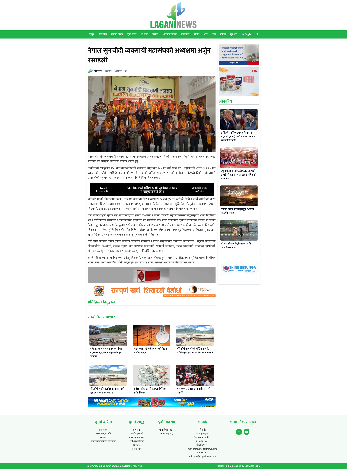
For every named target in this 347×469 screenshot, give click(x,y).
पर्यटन (223, 34)
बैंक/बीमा (103, 34)
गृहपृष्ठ (91, 34)
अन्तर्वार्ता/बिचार (170, 34)
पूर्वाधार (233, 34)
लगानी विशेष (117, 34)
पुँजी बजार (131, 34)
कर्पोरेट (155, 34)
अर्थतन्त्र (144, 34)
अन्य (214, 34)
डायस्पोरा (185, 34)
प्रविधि (196, 34)
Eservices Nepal (252, 466)
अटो (206, 34)
